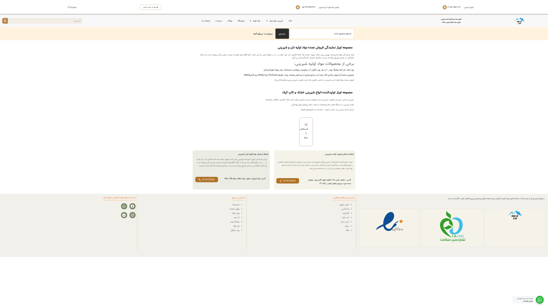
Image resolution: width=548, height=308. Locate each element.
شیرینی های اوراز (276, 20)
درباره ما (218, 20)
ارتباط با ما (206, 20)
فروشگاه (241, 20)
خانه (290, 20)
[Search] (5, 21)
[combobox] (322, 34)
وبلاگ (230, 20)
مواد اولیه (256, 20)
